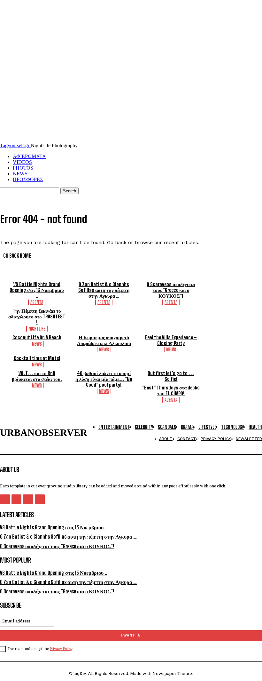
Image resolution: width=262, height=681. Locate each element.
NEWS (20, 173)
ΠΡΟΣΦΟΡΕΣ (28, 179)
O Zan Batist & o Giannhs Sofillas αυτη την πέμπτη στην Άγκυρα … (104, 290)
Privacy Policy (61, 648)
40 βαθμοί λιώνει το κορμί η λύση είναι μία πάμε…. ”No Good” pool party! (103, 379)
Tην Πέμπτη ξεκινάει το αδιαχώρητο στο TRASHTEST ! (36, 316)
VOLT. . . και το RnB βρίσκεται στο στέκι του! (37, 376)
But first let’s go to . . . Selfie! (171, 376)
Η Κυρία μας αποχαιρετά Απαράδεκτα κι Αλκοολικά (104, 340)
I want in (131, 635)
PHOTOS (23, 168)
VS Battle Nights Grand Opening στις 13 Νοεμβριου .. (37, 290)
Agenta (36, 302)
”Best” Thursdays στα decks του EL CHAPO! (171, 390)
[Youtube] (40, 499)
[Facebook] (5, 499)
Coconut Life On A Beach (36, 337)
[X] (28, 499)
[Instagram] (16, 499)
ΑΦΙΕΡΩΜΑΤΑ (29, 156)
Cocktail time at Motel (37, 358)
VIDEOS (22, 162)
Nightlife (36, 329)
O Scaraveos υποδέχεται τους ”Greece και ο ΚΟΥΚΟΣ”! (171, 290)
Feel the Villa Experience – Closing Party (171, 340)
